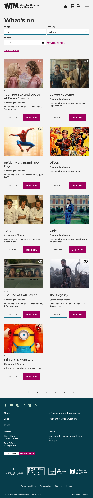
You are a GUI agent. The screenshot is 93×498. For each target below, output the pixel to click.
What (7, 27)
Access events (58, 43)
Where (51, 27)
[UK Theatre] (57, 475)
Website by (80, 494)
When (7, 38)
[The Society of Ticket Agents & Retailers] (78, 475)
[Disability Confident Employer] (36, 475)
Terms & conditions (28, 486)
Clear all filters (11, 50)
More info (13, 117)
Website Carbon (27, 453)
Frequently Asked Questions (62, 419)
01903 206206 (11, 438)
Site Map (58, 486)
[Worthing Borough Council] (14, 475)
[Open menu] (87, 6)
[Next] (74, 392)
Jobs (6, 419)
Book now (31, 117)
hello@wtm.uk (11, 446)
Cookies (69, 486)
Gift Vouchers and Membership (64, 413)
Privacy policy (45, 486)
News (7, 413)
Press (7, 425)
